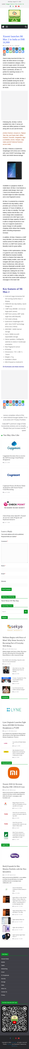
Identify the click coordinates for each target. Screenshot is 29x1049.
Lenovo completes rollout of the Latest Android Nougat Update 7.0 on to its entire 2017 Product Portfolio (15, 417)
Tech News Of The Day (10, 601)
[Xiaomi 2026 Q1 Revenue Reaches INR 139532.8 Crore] (14, 773)
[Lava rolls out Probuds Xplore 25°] (6, 744)
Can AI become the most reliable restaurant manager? (19, 688)
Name (3, 565)
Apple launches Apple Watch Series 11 (19, 935)
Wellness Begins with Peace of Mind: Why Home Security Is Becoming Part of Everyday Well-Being (14, 641)
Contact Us (4, 992)
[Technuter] (3, 27)
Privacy (3, 995)
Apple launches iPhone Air (18, 919)
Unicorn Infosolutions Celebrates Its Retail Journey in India (19, 889)
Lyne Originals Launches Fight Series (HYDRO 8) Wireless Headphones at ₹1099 (14, 725)
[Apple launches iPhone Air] (6, 920)
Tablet (3, 965)
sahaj (12, 45)
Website (3, 581)
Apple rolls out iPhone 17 (18, 927)
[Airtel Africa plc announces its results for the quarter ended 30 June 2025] (6, 815)
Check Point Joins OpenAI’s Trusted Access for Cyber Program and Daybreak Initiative (14, 517)
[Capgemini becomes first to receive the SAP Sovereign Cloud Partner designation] (14, 440)
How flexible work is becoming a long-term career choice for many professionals (13, 660)
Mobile (3, 962)
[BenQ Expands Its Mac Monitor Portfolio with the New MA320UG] (14, 855)
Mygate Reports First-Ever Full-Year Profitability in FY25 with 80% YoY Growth (19, 804)
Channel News (5, 959)
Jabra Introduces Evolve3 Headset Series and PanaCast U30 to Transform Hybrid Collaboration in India (19, 753)
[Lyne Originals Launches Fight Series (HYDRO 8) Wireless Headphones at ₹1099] (14, 709)
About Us (3, 988)
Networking (4, 968)
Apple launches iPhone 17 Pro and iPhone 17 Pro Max (19, 911)
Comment (4, 541)
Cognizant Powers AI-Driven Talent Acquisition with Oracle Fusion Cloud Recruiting (14, 487)
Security (3, 978)
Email (3, 573)
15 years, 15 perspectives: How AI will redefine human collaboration (19, 679)
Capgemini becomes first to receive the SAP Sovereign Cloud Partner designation (14, 457)
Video (2, 985)
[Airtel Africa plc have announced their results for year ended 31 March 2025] (6, 825)
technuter (15, 649)
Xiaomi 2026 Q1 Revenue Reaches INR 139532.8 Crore (14, 785)
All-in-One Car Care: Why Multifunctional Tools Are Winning (18, 670)
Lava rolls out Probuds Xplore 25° (19, 742)
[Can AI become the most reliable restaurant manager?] (6, 689)
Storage (3, 982)
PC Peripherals (5, 975)
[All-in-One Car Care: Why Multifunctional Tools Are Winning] (6, 670)
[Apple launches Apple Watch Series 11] (6, 936)
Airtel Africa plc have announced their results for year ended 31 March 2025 (19, 824)
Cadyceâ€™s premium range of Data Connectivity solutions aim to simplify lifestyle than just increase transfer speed (13, 427)
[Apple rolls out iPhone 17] (6, 928)
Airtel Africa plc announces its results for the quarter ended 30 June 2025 (19, 814)
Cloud (2, 972)
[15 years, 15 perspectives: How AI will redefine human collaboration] (6, 680)
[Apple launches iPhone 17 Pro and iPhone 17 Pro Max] (6, 912)
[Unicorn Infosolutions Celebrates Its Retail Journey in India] (6, 890)
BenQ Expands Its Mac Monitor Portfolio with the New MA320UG (14, 869)
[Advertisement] (14, 105)
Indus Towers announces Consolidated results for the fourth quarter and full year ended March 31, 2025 (19, 835)
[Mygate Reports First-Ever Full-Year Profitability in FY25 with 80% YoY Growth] (6, 805)
